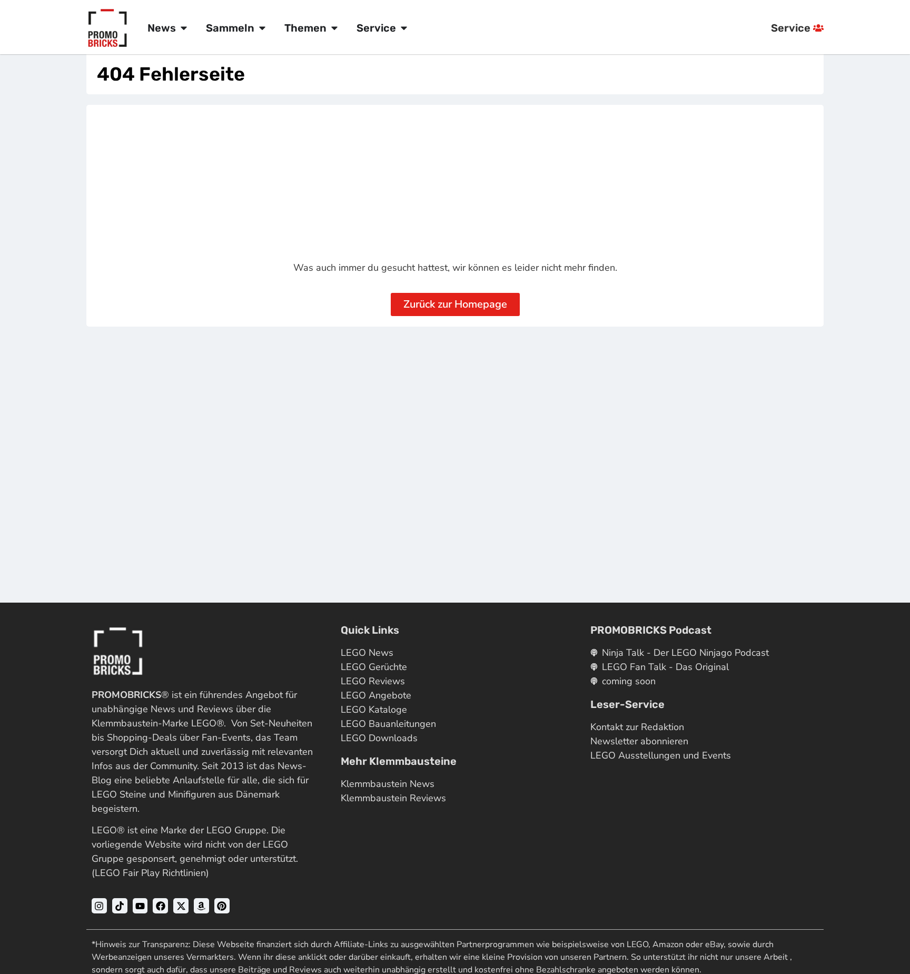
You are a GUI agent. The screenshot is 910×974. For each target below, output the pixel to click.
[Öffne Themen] (334, 28)
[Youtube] (140, 905)
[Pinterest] (222, 905)
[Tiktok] (119, 905)
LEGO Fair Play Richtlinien (150, 873)
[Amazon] (201, 905)
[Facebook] (160, 905)
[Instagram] (99, 905)
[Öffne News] (184, 28)
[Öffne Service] (404, 28)
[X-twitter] (181, 905)
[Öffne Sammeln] (262, 28)
